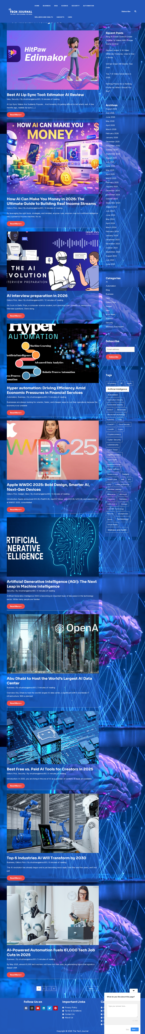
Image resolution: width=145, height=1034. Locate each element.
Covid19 (111, 429)
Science (64, 6)
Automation (88, 6)
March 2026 (111, 129)
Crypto (120, 429)
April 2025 (110, 174)
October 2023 (112, 248)
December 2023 (113, 239)
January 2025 (112, 186)
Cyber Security (114, 440)
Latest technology (122, 484)
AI (107, 282)
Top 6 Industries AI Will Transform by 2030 (46, 858)
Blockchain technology (116, 414)
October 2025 (112, 150)
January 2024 (112, 235)
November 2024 (113, 195)
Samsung (123, 499)
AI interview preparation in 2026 (37, 295)
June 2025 (110, 166)
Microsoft (123, 494)
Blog (108, 290)
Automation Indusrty (115, 400)
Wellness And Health (44, 17)
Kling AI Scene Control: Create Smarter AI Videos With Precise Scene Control (119, 40)
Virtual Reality (112, 525)
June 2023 (110, 264)
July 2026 (110, 113)
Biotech (110, 410)
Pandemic (111, 499)
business (110, 420)
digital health (112, 460)
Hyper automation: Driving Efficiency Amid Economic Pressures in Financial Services (46, 390)
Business (47, 6)
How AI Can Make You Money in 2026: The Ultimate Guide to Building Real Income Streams (51, 201)
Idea (56, 6)
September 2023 (113, 252)
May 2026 (110, 121)
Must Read (110, 314)
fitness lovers (112, 474)
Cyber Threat (112, 450)
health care (112, 479)
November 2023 (113, 244)
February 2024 (112, 231)
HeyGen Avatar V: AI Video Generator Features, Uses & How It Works (120, 54)
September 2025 (113, 154)
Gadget (21, 494)
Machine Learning (114, 489)
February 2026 (112, 133)
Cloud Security (124, 424)
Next (92, 988)
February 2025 (112, 182)
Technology (122, 519)
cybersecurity (113, 445)
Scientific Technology (115, 509)
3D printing (111, 383)
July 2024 (110, 211)
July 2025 (110, 162)
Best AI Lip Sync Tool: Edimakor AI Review (45, 94)
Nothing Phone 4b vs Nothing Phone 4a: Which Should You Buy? (119, 87)
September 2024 (113, 203)
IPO (129, 479)
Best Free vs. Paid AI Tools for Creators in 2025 (50, 769)
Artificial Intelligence (117, 389)
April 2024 (110, 223)
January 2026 (112, 137)
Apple (129, 383)
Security (76, 6)
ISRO (109, 484)
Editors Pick (12, 208)
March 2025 (111, 178)
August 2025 (111, 158)
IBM (122, 479)
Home (37, 6)
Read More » (16, 114)
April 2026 (110, 125)
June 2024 (110, 215)
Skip (127, 1029)
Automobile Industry (115, 405)
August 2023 (111, 256)
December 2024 (113, 190)
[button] (126, 11)
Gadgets (60, 17)
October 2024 (112, 199)
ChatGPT (111, 424)
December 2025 (113, 141)
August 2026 (111, 109)
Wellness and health (117, 530)
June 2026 (110, 117)
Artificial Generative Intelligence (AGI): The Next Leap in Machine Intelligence (52, 584)
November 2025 (113, 146)
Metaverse (111, 494)
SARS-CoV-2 (112, 504)
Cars (70, 17)
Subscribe (113, 357)
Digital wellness (114, 469)
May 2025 (110, 170)
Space (109, 519)
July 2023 (110, 260)
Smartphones (123, 514)
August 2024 (111, 207)
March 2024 (111, 227)
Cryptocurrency (114, 434)
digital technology (114, 464)
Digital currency (114, 455)
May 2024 (110, 219)
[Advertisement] (120, 578)
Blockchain (121, 410)
